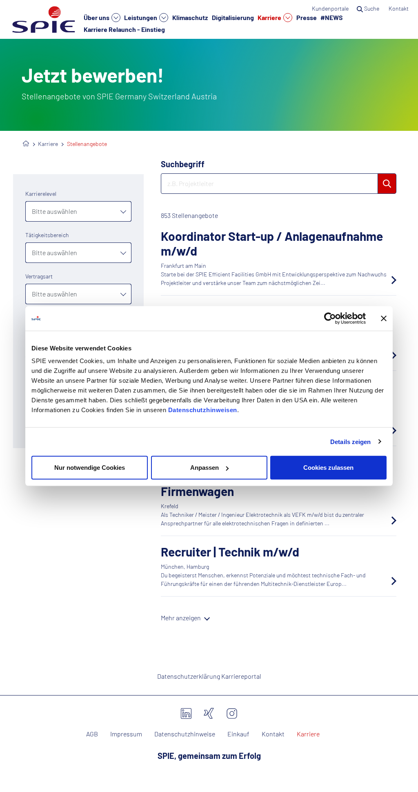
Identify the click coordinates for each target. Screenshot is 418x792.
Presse (306, 17)
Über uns (97, 17)
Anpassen (204, 467)
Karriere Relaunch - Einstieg (124, 29)
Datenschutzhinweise (184, 734)
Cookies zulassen (328, 467)
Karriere (270, 17)
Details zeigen (350, 441)
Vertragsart (39, 276)
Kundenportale (330, 8)
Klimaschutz (190, 17)
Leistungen (141, 17)
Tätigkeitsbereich (47, 234)
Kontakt (399, 8)
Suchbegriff (183, 164)
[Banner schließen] (384, 318)
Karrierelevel (40, 193)
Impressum (126, 734)
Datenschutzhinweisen (202, 409)
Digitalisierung (233, 17)
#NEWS (331, 17)
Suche (371, 8)
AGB (92, 734)
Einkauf (238, 734)
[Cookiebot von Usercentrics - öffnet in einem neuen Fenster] (330, 318)
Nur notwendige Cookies (89, 467)
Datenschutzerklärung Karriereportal (209, 676)
